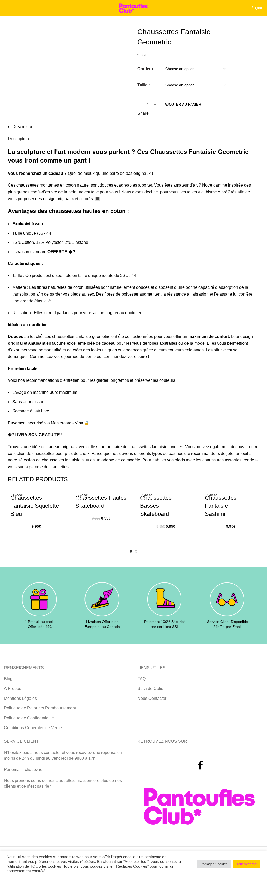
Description (22, 126)
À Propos (12, 688)
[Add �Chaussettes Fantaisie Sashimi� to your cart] (211, 535)
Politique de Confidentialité (29, 718)
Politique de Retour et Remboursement (40, 708)
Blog (8, 679)
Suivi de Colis (150, 688)
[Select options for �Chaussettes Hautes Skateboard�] (81, 527)
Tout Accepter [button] (246, 864)
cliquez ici (34, 769)
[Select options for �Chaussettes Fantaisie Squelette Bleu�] (16, 535)
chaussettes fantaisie (61, 460)
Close (18, 495)
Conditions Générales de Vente (33, 727)
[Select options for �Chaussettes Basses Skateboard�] (146, 535)
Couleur (145, 69)
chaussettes (43, 453)
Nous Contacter (151, 698)
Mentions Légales (20, 698)
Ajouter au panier (183, 104)
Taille (143, 85)
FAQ (141, 679)
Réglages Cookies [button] (214, 864)
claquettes (59, 467)
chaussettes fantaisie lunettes (156, 447)
